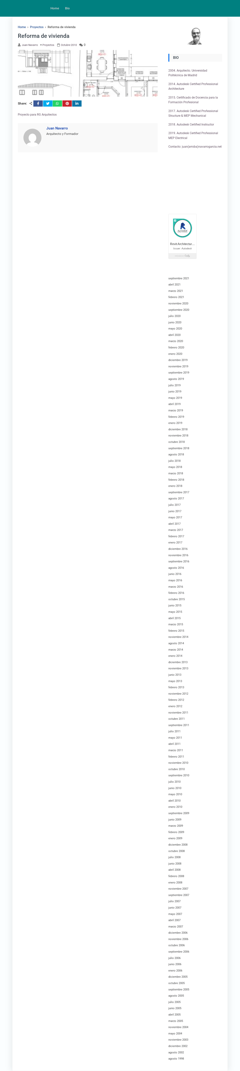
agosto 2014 (176, 643)
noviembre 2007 (178, 888)
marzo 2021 (175, 291)
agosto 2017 (176, 498)
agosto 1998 (176, 1058)
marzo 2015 (175, 624)
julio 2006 (174, 958)
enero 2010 (175, 807)
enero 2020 (175, 354)
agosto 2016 (176, 568)
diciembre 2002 (178, 1046)
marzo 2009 (175, 825)
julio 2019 (174, 385)
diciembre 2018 (178, 429)
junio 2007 (174, 907)
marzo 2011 (175, 750)
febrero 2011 (176, 756)
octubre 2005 (176, 983)
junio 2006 (174, 964)
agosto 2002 (176, 1052)
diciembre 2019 (178, 360)
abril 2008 (174, 869)
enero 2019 (175, 423)
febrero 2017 (176, 536)
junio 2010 (174, 788)
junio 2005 (174, 1008)
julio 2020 (174, 316)
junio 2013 (174, 674)
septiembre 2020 (178, 310)
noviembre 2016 (178, 555)
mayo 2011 (175, 737)
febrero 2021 (176, 297)
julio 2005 (174, 1002)
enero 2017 (175, 542)
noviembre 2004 (178, 1027)
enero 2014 (175, 656)
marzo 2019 (175, 410)
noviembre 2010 (178, 763)
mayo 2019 (175, 398)
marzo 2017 (175, 530)
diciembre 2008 (178, 844)
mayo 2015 (175, 612)
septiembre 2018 (178, 448)
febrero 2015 (176, 630)
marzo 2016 (175, 586)
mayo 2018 (175, 467)
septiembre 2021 (178, 278)
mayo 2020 (175, 328)
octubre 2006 (176, 945)
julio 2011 (174, 731)
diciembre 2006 (178, 932)
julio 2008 (174, 857)
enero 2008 (175, 882)
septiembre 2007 (178, 895)
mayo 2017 (175, 517)
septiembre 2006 (178, 951)
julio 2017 (174, 505)
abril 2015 (174, 618)
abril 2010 (174, 800)
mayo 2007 (175, 914)
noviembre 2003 (178, 1039)
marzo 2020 (175, 341)
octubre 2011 (176, 718)
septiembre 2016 (178, 561)
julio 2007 (174, 901)
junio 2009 (174, 819)
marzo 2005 (175, 1021)
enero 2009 (175, 838)
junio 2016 (174, 574)
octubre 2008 (176, 851)
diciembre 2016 (178, 549)
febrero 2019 (176, 417)
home (54, 8)
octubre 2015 (176, 599)
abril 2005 (174, 1014)
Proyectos (48, 44)
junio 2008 (174, 863)
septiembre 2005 (178, 989)
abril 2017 (174, 523)
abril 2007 (174, 920)
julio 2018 (174, 461)
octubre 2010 (176, 769)
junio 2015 (174, 605)
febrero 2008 (176, 876)
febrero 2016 (176, 593)
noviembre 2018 (178, 435)
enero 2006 (175, 970)
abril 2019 (174, 404)
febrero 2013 (176, 687)
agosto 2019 (176, 379)
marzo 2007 (175, 926)
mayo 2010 (175, 794)
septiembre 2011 (178, 725)
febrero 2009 (176, 832)
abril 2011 (174, 744)
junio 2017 (174, 511)
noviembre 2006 (178, 939)
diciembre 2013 (178, 662)
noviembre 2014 (178, 637)
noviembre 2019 (178, 366)
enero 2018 (175, 486)
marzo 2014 (175, 649)
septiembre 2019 (178, 372)
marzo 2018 (175, 473)
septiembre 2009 (178, 813)
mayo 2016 (175, 580)
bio (67, 8)
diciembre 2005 (178, 976)
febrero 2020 (176, 347)
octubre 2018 (176, 442)
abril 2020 (174, 335)
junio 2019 (174, 391)
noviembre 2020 (178, 303)
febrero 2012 (176, 700)
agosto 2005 (176, 995)
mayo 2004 (175, 1033)
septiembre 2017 (178, 492)
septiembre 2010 (178, 775)
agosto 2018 (176, 454)
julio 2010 (174, 781)
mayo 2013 (175, 681)
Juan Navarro (30, 44)
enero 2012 (175, 706)
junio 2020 (174, 322)
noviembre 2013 (178, 668)
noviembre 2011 (178, 712)
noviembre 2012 (178, 693)
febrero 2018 (176, 479)
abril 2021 (174, 284)
